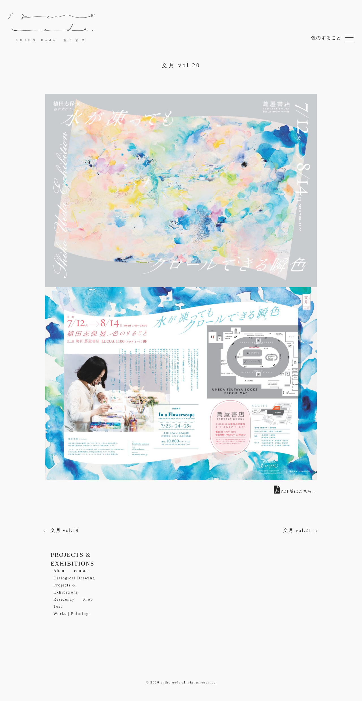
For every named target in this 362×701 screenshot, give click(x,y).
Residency (64, 599)
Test (57, 606)
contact (81, 571)
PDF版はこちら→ (299, 491)
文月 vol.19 (61, 530)
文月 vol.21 (301, 530)
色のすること (349, 38)
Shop (88, 599)
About (59, 571)
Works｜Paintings (72, 614)
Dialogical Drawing (74, 578)
